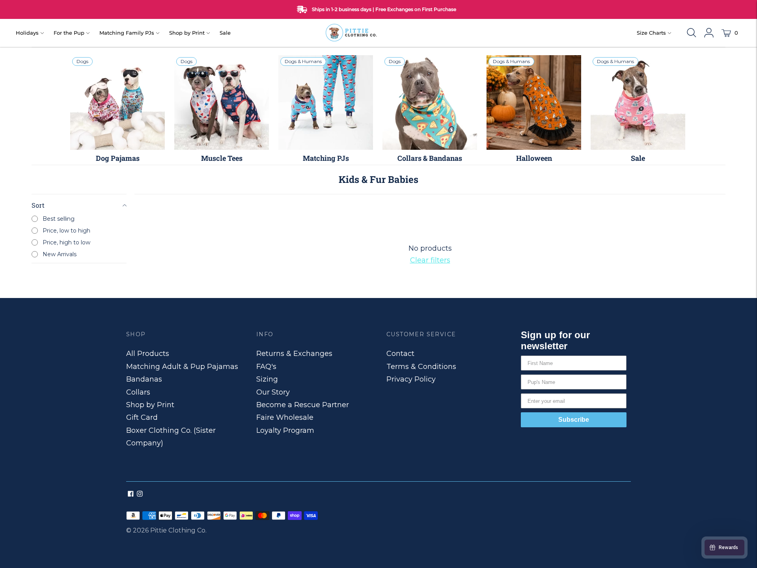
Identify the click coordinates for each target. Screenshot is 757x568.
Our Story (273, 392)
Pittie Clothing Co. (178, 530)
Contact (400, 353)
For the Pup (69, 33)
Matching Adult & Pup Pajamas (182, 366)
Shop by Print (187, 33)
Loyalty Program (285, 430)
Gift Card (142, 417)
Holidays (27, 33)
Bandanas (144, 379)
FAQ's (266, 366)
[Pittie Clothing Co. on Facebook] (131, 494)
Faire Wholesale (284, 417)
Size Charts (651, 33)
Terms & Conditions (421, 366)
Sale (225, 33)
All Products (147, 353)
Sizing (267, 379)
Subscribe (573, 419)
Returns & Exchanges (294, 353)
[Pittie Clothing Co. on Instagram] (140, 494)
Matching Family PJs (126, 33)
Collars (138, 392)
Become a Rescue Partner (302, 404)
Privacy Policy (411, 379)
